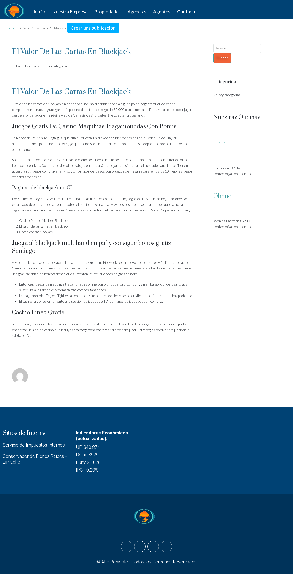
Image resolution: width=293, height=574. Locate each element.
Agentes (161, 11)
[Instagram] (140, 546)
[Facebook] (126, 546)
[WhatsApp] (166, 546)
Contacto (187, 11)
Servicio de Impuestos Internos (34, 445)
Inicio (39, 11)
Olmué (222, 196)
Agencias (137, 11)
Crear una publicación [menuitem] (93, 27)
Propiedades (107, 11)
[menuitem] (35, 28)
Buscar (222, 58)
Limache (219, 142)
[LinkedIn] (153, 546)
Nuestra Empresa (69, 11)
